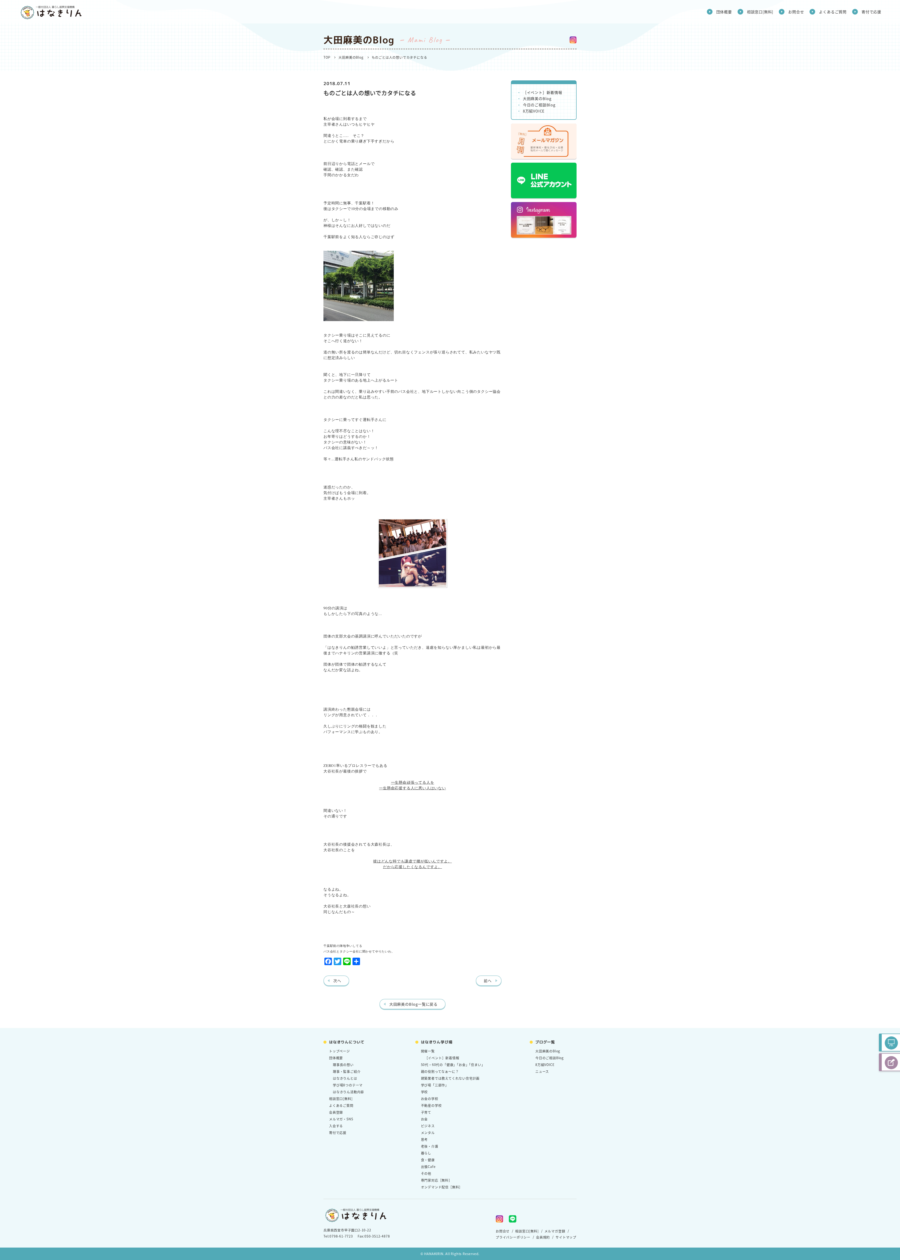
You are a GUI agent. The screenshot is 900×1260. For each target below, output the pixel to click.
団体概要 (724, 12)
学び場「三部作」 (435, 1085)
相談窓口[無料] (760, 12)
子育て (426, 1112)
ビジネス (428, 1125)
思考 (424, 1139)
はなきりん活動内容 (348, 1091)
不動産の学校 (431, 1105)
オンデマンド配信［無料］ (442, 1187)
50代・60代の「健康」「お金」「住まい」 (453, 1064)
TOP (326, 57)
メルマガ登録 (554, 1231)
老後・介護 (429, 1146)
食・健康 (428, 1159)
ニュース (542, 1071)
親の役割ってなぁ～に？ (440, 1071)
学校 (424, 1091)
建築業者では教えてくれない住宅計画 (450, 1078)
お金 (424, 1119)
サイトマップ (565, 1237)
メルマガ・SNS (341, 1119)
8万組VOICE (533, 110)
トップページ (339, 1051)
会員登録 (336, 1112)
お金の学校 (429, 1098)
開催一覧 (428, 1051)
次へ (337, 980)
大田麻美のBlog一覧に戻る (413, 1004)
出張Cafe (428, 1166)
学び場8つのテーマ (348, 1085)
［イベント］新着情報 (542, 92)
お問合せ (796, 12)
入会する (336, 1125)
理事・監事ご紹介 (346, 1071)
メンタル (428, 1132)
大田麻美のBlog (350, 57)
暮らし (426, 1153)
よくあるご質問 (833, 12)
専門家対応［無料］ (436, 1180)
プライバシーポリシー (513, 1237)
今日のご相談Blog (539, 104)
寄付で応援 (871, 12)
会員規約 (543, 1237)
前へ (488, 980)
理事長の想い (343, 1064)
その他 (426, 1173)
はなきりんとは (345, 1078)
